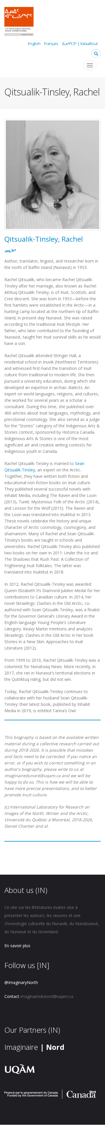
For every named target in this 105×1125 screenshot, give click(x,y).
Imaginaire (34, 1047)
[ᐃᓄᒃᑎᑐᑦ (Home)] (19, 22)
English (34, 43)
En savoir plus (17, 945)
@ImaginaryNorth (21, 982)
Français (51, 43)
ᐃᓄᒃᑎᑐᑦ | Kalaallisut (80, 43)
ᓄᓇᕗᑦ (10, 250)
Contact (11, 996)
